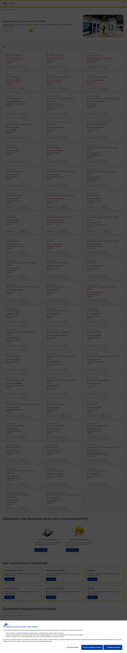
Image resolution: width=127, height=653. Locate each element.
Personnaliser (73, 647)
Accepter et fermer (113, 647)
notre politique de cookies (45, 641)
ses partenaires (30, 630)
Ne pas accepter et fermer (92, 647)
